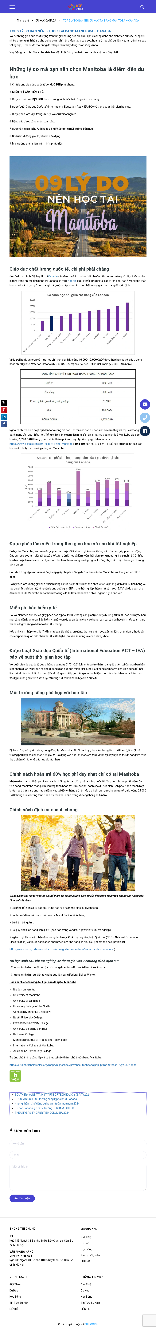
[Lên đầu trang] (146, 1316)
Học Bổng (86, 1249)
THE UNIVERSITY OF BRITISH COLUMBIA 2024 (42, 1112)
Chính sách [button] (18, 1276)
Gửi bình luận (22, 1198)
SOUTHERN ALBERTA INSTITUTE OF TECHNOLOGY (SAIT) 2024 (52, 1094)
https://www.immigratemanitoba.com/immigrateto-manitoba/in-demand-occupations (62, 949)
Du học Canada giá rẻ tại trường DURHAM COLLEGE (45, 1108)
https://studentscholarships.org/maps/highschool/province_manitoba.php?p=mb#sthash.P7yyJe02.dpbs (73, 1064)
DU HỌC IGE (91, 1324)
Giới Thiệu (86, 1237)
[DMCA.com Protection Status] (15, 1075)
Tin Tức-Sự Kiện (90, 1255)
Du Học (85, 1243)
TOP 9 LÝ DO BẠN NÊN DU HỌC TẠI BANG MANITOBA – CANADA (60, 31)
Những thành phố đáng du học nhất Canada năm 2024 (47, 1103)
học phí (72, 280)
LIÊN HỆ (85, 1261)
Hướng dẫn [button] (89, 1229)
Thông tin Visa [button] (92, 1276)
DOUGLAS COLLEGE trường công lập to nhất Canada (46, 1099)
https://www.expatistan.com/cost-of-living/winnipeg (41, 443)
